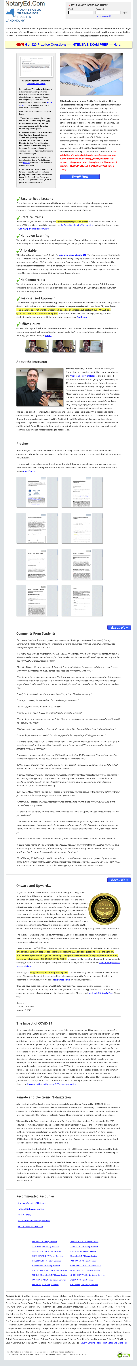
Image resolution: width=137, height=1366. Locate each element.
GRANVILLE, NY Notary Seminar (84, 1256)
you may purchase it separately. (34, 228)
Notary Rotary (24, 1214)
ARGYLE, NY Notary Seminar (44, 1242)
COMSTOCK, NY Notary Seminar (84, 1246)
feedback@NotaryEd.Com (100, 993)
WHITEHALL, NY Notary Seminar (84, 1285)
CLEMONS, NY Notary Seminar (45, 1246)
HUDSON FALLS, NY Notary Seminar (85, 1265)
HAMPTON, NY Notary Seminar (83, 1261)
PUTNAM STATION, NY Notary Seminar (49, 1280)
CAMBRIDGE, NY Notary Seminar (84, 1242)
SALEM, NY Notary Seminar (81, 1280)
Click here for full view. (36, 84)
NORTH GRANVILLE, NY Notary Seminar (87, 1275)
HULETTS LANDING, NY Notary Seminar (49, 1270)
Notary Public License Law (30, 1226)
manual (26, 163)
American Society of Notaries (84, 375)
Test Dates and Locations (115, 1342)
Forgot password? (103, 16)
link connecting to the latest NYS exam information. (52, 1084)
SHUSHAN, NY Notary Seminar (45, 1285)
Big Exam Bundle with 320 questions (77, 225)
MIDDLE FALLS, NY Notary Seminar (85, 1270)
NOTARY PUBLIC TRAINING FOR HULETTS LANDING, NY (23, 15)
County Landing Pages (91, 1342)
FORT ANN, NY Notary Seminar (83, 1251)
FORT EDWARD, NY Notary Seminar (47, 1256)
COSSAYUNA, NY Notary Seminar (46, 1251)
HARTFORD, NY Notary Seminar (46, 1265)
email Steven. (29, 471)
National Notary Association (31, 1208)
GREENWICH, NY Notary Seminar (46, 1261)
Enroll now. (82, 317)
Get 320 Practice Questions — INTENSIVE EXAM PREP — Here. (73, 44)
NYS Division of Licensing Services (34, 1220)
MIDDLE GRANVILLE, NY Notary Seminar (50, 1275)
